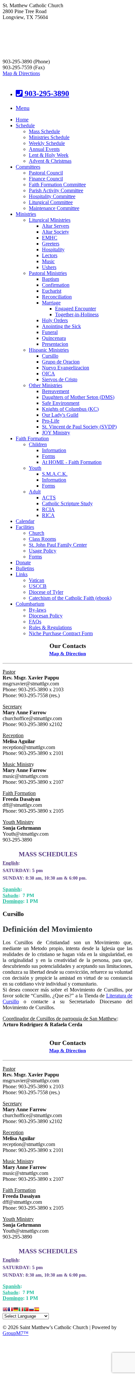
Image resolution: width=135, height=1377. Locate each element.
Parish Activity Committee (56, 190)
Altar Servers (55, 226)
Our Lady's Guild (60, 415)
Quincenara (54, 338)
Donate (23, 562)
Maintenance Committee (54, 208)
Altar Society (55, 232)
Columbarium (30, 604)
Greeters (50, 243)
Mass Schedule (44, 131)
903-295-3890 (46, 93)
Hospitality (53, 249)
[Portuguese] (26, 1310)
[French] (10, 1310)
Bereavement (55, 391)
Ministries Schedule (49, 137)
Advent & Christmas (50, 161)
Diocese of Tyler (46, 592)
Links (22, 574)
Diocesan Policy (46, 615)
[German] (15, 1310)
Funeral (50, 332)
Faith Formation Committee (57, 184)
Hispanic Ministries (49, 350)
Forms (48, 456)
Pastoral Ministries (48, 273)
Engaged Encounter (75, 308)
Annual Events (44, 149)
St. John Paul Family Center (58, 545)
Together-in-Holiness (77, 314)
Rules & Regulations (50, 627)
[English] (5, 1310)
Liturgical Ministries (49, 220)
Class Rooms (42, 539)
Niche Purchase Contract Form (61, 633)
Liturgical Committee (51, 202)
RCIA (48, 509)
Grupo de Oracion (61, 362)
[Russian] (31, 1310)
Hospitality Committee (52, 196)
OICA (48, 373)
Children (38, 444)
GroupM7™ (16, 1333)
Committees (28, 167)
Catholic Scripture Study (67, 503)
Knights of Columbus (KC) (70, 409)
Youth (35, 468)
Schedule (25, 125)
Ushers (49, 267)
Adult (35, 491)
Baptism (50, 279)
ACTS (49, 497)
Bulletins (25, 568)
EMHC (49, 237)
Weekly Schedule (47, 143)
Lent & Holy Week (48, 155)
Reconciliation (57, 297)
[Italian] (21, 1310)
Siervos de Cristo (59, 379)
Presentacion (55, 344)
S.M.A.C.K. (55, 474)
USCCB (38, 586)
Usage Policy (42, 550)
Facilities (25, 527)
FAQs (35, 621)
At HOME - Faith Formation (72, 462)
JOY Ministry (56, 432)
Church (36, 533)
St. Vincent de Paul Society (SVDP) (79, 426)
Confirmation (55, 285)
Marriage (51, 302)
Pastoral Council (46, 173)
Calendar (25, 521)
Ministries (26, 214)
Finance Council (46, 178)
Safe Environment (60, 403)
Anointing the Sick (61, 326)
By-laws (37, 610)
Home (22, 119)
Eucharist (51, 291)
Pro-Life (50, 421)
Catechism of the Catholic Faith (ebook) (70, 598)
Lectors (49, 255)
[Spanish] (36, 1310)
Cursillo (50, 356)
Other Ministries (45, 385)
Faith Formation (32, 438)
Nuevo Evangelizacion (65, 367)
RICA (48, 515)
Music (48, 261)
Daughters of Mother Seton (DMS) (78, 397)
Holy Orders (55, 320)
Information (54, 450)
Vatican (36, 580)
